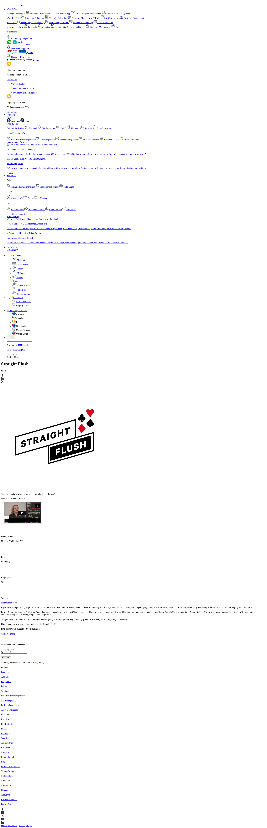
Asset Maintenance (9, 710)
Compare (5, 752)
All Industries (7, 743)
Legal (29, 825)
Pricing (10, 173)
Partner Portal (7, 804)
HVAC (4, 729)
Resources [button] (11, 175)
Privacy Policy (37, 662)
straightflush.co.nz (9, 603)
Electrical (5, 719)
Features (4, 672)
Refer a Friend (7, 757)
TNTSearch (23, 345)
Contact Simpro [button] (8, 634)
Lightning (11, 115)
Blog (3, 762)
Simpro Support (8, 771)
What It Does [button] (12, 9)
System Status (7, 776)
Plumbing (5, 733)
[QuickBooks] (9, 44)
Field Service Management (13, 696)
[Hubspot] (19, 60)
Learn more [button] (12, 79)
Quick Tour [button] (12, 247)
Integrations (6, 681)
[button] (14, 255)
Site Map (23, 825)
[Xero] (15, 44)
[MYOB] (20, 44)
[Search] (10, 337)
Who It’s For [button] (12, 124)
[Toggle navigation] (23, 5)
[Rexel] (22, 52)
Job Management (8, 700)
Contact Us (6, 785)
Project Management (10, 705)
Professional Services (10, 766)
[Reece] (15, 52)
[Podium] (11, 60)
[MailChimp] (28, 60)
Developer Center (9, 825)
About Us (5, 795)
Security (4, 738)
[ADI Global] (10, 52)
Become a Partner (9, 799)
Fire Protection (7, 724)
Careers (4, 790)
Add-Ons (5, 677)
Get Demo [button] (11, 250)
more (27, 44)
